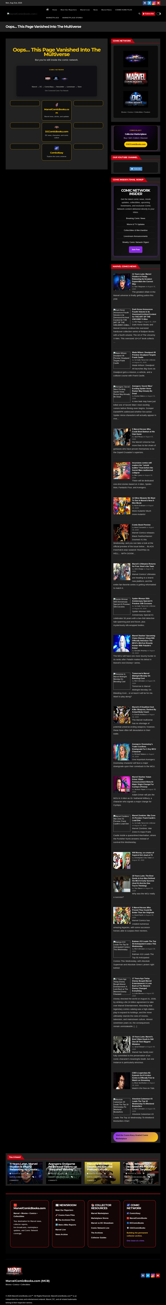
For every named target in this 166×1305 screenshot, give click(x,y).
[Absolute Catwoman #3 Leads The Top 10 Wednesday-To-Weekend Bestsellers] (121, 1106)
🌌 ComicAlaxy (133, 1213)
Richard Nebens (140, 754)
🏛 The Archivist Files (65, 1220)
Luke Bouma (139, 993)
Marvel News (106, 10)
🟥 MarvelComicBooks (137, 1218)
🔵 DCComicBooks (135, 1223)
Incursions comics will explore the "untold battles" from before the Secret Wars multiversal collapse (142, 468)
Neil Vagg (137, 322)
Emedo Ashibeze (140, 714)
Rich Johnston (139, 681)
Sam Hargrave (139, 286)
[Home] (47, 10)
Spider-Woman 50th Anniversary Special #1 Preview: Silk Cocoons (142, 601)
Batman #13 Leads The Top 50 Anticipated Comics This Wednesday (144, 943)
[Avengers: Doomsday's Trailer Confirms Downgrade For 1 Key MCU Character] (121, 752)
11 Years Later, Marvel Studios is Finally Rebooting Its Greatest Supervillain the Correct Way (142, 279)
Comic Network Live (100, 1228)
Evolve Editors (139, 396)
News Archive (61, 1234)
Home (54, 10)
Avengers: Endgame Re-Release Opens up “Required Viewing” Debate (62, 1168)
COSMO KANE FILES (123, 10)
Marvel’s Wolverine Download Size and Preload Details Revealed (99, 1168)
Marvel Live (85, 10)
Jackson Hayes (140, 789)
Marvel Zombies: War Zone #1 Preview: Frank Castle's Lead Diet (143, 818)
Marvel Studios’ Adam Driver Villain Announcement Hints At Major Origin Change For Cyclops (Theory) (143, 782)
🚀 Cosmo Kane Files (65, 1215)
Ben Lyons (138, 475)
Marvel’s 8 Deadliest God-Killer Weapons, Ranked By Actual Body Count (144, 709)
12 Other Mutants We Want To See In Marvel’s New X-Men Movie (143, 500)
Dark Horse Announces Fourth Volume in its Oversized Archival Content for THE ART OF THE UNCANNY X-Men (144, 314)
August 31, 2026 (18, 1173)
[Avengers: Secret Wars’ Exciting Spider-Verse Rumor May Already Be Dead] (121, 394)
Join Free (136, 250)
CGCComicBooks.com (135, 144)
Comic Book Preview (141, 525)
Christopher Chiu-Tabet (143, 858)
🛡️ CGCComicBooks (136, 1228)
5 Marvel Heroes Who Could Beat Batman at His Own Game (143, 431)
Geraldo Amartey (140, 650)
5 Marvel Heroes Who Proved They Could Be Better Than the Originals (143, 910)
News (95, 10)
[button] (139, 14)
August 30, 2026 (57, 1173)
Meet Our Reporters (69, 10)
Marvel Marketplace (100, 1213)
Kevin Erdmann (140, 505)
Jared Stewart (139, 1047)
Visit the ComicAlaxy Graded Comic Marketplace (132, 1137)
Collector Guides (98, 1238)
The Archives (97, 1233)
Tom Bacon (138, 888)
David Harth (138, 915)
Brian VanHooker (140, 1083)
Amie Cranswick (140, 527)
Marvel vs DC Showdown (102, 1223)
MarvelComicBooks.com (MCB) (28, 1280)
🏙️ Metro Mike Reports (65, 1225)
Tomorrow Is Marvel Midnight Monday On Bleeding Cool (141, 675)
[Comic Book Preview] (121, 532)
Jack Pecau (138, 437)
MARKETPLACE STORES (72, 18)
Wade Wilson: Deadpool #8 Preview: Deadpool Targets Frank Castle (144, 354)
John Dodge (138, 569)
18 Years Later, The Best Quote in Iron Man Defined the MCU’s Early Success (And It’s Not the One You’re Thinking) (143, 881)
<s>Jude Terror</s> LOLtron (144, 360)
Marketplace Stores (99, 1218)
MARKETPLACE (52, 18)
